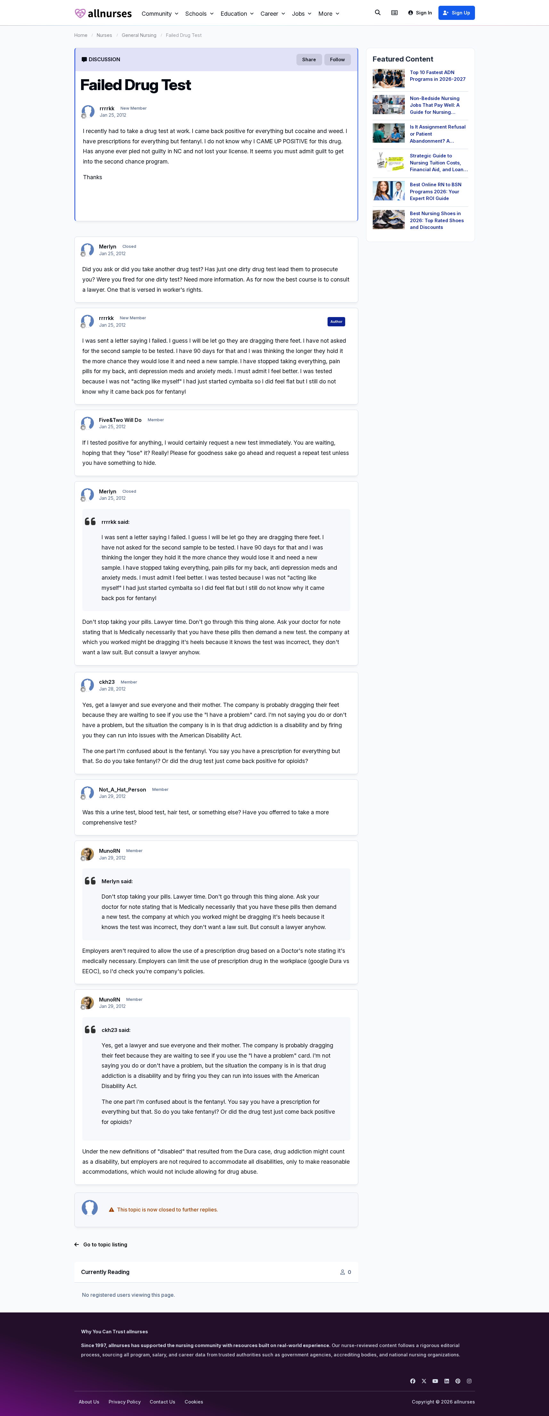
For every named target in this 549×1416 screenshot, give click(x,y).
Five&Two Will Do (120, 420)
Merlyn (107, 246)
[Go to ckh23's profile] (87, 685)
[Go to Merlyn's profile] (87, 249)
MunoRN (109, 851)
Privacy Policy (125, 1401)
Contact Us (162, 1401)
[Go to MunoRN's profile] (87, 854)
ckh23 (107, 682)
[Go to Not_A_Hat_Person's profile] (87, 792)
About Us (89, 1401)
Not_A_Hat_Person (122, 789)
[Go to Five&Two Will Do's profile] (87, 423)
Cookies (194, 1401)
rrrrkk (107, 108)
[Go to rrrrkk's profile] (88, 111)
